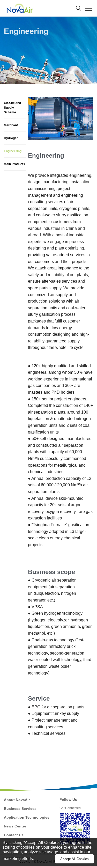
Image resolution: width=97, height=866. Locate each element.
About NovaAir (17, 800)
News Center (15, 826)
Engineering (12, 151)
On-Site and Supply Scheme (12, 107)
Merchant (11, 125)
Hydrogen (11, 138)
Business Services (20, 808)
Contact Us (14, 835)
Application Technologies (26, 817)
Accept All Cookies (74, 859)
